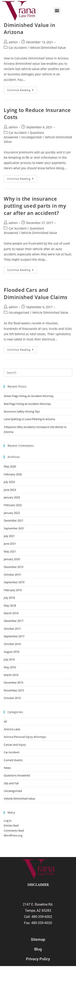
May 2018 (10, 605)
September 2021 (14, 528)
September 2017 (14, 636)
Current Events (13, 760)
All (5, 721)
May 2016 (10, 667)
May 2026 (10, 466)
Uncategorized (31, 137)
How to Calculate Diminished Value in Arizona (29, 24)
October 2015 (12, 698)
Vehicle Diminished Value (48, 48)
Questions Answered (17, 775)
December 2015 (13, 682)
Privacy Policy (38, 959)
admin (13, 42)
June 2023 (10, 490)
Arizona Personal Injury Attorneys (25, 737)
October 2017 (12, 629)
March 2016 (11, 675)
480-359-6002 (41, 917)
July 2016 (9, 659)
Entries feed (11, 825)
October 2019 (12, 574)
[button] (57, 10)
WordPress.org (13, 835)
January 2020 (12, 559)
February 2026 (13, 474)
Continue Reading (22, 89)
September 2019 (14, 582)
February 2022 (13, 505)
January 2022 (12, 513)
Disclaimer (38, 884)
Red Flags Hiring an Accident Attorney (27, 404)
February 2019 (13, 590)
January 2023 (12, 497)
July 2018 (9, 598)
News (7, 768)
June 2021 (10, 543)
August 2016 (11, 652)
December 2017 (13, 621)
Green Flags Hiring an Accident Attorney (29, 396)
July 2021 (9, 536)
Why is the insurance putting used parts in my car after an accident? (35, 205)
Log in (7, 820)
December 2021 (13, 520)
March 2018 (11, 613)
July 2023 (9, 482)
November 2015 (14, 690)
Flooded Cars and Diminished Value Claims (36, 293)
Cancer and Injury (15, 745)
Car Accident (18, 48)
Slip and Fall (11, 783)
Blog (38, 949)
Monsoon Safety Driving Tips (22, 411)
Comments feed (14, 830)
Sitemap (38, 939)
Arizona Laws (12, 729)
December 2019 (13, 567)
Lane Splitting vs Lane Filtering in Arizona (30, 419)
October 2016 (12, 644)
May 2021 (10, 551)
